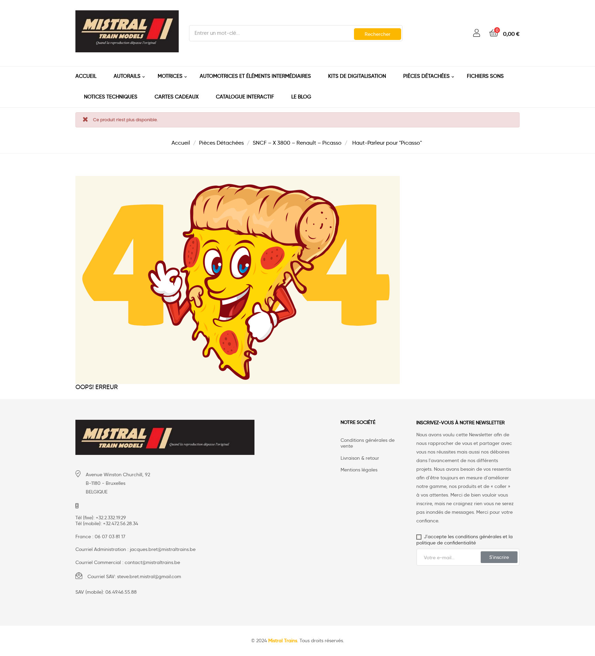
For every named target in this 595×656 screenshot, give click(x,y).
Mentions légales (359, 470)
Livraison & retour (360, 458)
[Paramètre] (476, 33)
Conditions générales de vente (368, 443)
